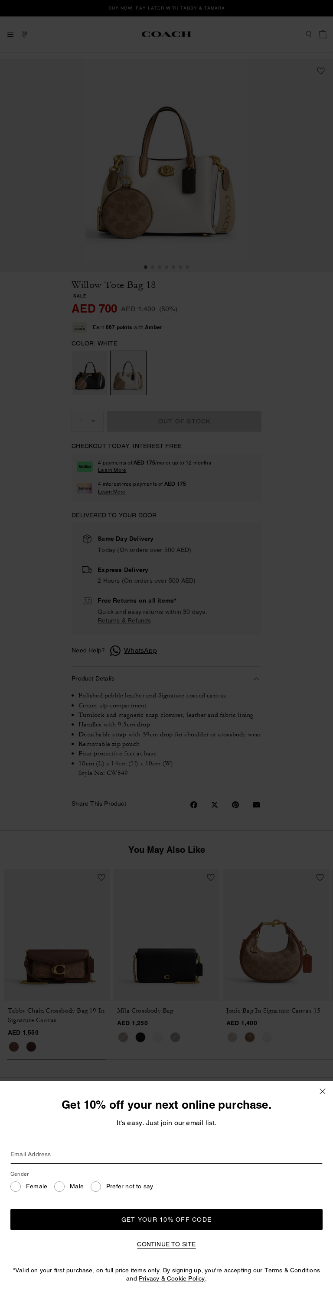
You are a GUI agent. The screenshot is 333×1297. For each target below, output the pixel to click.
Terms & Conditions (292, 1270)
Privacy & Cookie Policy (172, 1278)
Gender (19, 1174)
